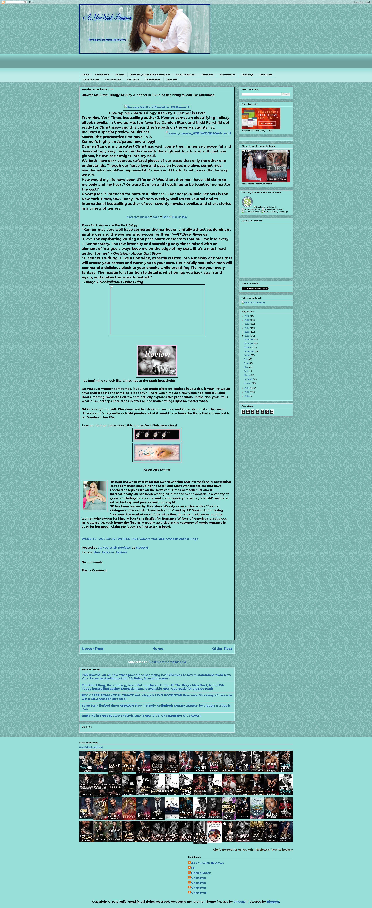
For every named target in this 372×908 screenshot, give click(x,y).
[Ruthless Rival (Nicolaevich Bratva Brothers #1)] (143, 794)
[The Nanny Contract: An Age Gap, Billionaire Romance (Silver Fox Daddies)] (286, 771)
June (246, 363)
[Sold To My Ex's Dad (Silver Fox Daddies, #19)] (186, 771)
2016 (247, 332)
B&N (166, 217)
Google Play (179, 217)
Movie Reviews (91, 79)
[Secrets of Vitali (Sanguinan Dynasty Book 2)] (100, 819)
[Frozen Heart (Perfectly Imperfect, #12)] (157, 772)
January (248, 383)
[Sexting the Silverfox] (271, 817)
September (249, 351)
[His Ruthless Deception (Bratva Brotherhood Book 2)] (100, 796)
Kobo (155, 217)
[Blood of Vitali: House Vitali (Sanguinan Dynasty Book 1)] (129, 819)
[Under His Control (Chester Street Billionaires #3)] (115, 819)
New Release (104, 552)
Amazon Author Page (182, 539)
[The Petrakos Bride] (214, 842)
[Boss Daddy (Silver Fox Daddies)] (214, 771)
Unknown (198, 878)
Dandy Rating (152, 79)
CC (193, 868)
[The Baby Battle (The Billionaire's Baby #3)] (100, 771)
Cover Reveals (113, 79)
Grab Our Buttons (186, 74)
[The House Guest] (200, 842)
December (249, 339)
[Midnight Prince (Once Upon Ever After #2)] (243, 771)
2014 (247, 388)
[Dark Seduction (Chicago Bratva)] (243, 794)
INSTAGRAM (140, 539)
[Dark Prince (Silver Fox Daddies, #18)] (129, 841)
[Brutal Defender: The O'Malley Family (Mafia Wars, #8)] (229, 841)
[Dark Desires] (143, 841)
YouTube (158, 539)
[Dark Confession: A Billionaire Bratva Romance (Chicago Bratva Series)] (257, 794)
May (246, 367)
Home (86, 74)
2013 (247, 392)
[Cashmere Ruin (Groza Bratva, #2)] (100, 841)
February (248, 379)
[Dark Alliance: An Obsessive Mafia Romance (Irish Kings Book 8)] (115, 772)
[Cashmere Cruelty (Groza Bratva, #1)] (115, 841)
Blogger (273, 901)
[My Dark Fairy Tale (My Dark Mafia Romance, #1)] (286, 818)
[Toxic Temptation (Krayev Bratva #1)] (286, 841)
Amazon (132, 217)
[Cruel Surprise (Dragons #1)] (86, 817)
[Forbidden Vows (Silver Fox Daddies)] (86, 841)
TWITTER (123, 539)
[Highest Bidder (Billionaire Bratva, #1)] (214, 794)
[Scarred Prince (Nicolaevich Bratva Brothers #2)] (129, 794)
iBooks (144, 217)
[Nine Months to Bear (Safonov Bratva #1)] (243, 817)
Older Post (222, 649)
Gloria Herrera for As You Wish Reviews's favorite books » (253, 849)
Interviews (207, 74)
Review (121, 552)
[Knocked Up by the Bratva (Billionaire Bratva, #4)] (186, 794)
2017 (247, 328)
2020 (247, 316)
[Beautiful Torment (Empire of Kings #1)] (243, 841)
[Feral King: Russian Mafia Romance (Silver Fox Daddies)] (86, 771)
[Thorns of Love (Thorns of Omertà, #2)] (172, 841)
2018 (247, 324)
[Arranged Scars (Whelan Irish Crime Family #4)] (229, 771)
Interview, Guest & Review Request (150, 74)
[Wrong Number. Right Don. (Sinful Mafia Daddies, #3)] (186, 817)
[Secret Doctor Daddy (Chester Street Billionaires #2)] (143, 819)
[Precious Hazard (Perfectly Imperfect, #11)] (172, 772)
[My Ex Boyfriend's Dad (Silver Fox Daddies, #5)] (129, 771)
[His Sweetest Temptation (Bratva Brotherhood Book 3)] (86, 796)
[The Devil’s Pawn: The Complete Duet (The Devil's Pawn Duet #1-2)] (257, 841)
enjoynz (240, 901)
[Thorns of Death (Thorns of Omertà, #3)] (157, 841)
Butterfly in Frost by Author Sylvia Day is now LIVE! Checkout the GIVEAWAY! (141, 715)
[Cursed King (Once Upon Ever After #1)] (257, 771)
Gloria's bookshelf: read (91, 747)
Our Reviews (102, 74)
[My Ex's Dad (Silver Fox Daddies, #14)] (271, 771)
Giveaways (247, 74)
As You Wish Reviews (207, 863)
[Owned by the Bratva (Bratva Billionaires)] (157, 794)
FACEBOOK (106, 539)
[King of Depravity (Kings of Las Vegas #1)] (214, 817)
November (249, 343)
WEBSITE (89, 539)
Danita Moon (201, 873)
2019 (247, 320)
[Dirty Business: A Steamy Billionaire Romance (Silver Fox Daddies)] (286, 794)
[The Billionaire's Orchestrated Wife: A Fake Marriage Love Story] (157, 819)
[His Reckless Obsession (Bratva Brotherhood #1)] (115, 796)
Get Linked (133, 79)
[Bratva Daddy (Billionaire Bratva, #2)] (172, 794)
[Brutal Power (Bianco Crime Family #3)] (200, 794)
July (246, 359)
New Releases (227, 74)
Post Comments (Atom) (167, 662)
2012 (247, 396)
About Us (172, 79)
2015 (247, 336)
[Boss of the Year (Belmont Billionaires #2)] (172, 817)
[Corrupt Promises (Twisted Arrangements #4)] (229, 819)
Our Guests (265, 74)
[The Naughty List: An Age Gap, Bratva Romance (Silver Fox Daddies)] (200, 817)
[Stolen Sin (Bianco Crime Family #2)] (229, 794)
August (247, 355)
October (248, 347)
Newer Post (92, 649)
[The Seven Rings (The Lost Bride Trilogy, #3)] (257, 818)
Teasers (120, 74)
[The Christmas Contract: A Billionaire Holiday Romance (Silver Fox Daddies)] (271, 794)
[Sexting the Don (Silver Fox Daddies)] (200, 771)
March (247, 375)
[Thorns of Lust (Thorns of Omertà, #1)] (186, 841)
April (246, 371)
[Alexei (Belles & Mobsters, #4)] (271, 841)
